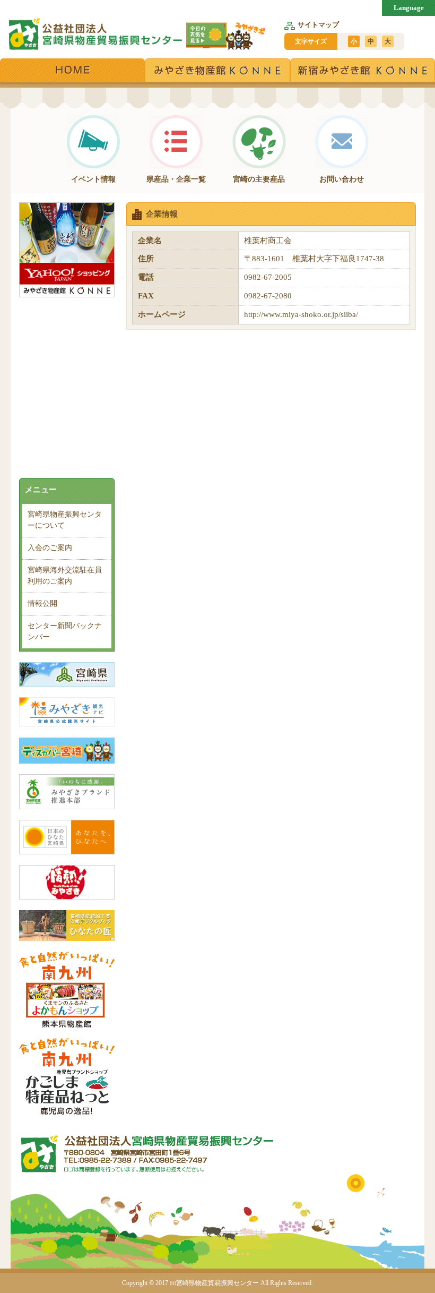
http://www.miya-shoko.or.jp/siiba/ (301, 314)
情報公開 (42, 603)
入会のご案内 (50, 548)
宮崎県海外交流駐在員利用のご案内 (65, 575)
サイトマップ (318, 25)
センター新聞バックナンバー (65, 631)
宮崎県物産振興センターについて (65, 519)
